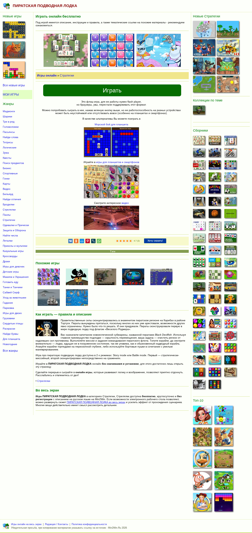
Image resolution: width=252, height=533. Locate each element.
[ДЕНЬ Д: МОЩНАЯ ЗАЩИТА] (223, 437)
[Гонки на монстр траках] (215, 153)
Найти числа (10, 235)
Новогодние (10, 344)
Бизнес (7, 168)
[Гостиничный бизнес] (230, 178)
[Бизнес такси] (230, 287)
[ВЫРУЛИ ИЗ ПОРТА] (162, 277)
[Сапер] (215, 226)
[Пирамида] (215, 251)
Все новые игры (14, 85)
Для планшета (11, 338)
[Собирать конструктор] (230, 312)
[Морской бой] (215, 360)
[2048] (215, 263)
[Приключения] (199, 385)
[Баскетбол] (215, 214)
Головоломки (11, 126)
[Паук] (215, 239)
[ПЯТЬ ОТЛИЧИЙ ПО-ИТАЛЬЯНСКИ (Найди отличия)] (14, 50)
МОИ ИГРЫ (11, 94)
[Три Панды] (230, 226)
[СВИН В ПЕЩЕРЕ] (202, 481)
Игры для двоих (12, 313)
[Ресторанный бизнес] (199, 190)
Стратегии (67, 75)
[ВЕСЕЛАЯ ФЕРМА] (223, 481)
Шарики (7, 116)
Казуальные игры (13, 250)
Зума (6, 152)
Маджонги (9, 111)
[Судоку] (199, 226)
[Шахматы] (215, 275)
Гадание (8, 302)
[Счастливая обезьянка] (230, 299)
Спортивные (10, 173)
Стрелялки (43, 380)
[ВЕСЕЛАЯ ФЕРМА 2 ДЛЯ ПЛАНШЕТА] (223, 459)
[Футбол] (230, 190)
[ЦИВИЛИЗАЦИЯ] (228, 48)
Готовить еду (10, 282)
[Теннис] (230, 214)
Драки (6, 261)
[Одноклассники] (76, 241)
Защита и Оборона (14, 230)
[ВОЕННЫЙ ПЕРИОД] (106, 277)
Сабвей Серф (11, 292)
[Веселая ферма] (215, 178)
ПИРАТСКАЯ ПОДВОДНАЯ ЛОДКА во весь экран (96, 402)
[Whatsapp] (99, 241)
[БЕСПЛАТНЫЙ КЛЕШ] (228, 66)
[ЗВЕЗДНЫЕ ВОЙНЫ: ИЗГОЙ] (228, 85)
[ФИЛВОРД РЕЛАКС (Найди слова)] (14, 30)
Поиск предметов (13, 163)
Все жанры (10, 350)
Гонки (6, 178)
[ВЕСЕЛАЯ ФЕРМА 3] (202, 503)
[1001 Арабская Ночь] (215, 324)
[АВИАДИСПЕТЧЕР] (204, 85)
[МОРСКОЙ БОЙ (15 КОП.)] (134, 277)
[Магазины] (215, 287)
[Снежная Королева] (199, 336)
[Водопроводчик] (230, 336)
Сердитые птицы (13, 323)
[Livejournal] (93, 241)
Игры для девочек (13, 266)
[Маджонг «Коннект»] (215, 141)
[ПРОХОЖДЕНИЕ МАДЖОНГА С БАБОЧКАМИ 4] (50, 277)
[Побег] (230, 373)
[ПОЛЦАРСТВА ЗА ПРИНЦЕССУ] (202, 437)
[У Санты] (230, 324)
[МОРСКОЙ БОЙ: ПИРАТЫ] (78, 277)
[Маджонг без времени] (199, 165)
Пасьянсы (9, 131)
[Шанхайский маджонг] (199, 141)
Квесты (7, 157)
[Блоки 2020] (230, 348)
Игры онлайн (47, 75)
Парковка (8, 307)
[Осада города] (199, 111)
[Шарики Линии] (230, 165)
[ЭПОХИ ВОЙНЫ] (228, 30)
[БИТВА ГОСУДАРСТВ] (204, 30)
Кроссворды (10, 256)
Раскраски (9, 328)
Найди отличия (12, 199)
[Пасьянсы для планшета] (199, 263)
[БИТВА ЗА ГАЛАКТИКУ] (204, 66)
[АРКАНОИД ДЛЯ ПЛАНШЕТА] (223, 503)
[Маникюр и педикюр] (215, 348)
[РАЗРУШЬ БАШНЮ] (223, 416)
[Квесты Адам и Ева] (199, 312)
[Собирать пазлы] (215, 312)
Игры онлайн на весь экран (26, 524)
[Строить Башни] (215, 336)
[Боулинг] (199, 202)
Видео (6, 188)
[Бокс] (215, 202)
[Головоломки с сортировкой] (215, 385)
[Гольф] (230, 202)
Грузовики (9, 318)
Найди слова (10, 137)
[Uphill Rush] (230, 263)
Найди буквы (10, 333)
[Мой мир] (82, 241)
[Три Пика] (230, 251)
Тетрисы (8, 142)
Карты (6, 183)
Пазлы (7, 214)
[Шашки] (215, 299)
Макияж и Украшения (16, 276)
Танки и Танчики (13, 287)
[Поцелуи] (199, 360)
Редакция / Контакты (56, 524)
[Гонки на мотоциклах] (199, 153)
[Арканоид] (215, 190)
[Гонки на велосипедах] (230, 153)
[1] (117, 241)
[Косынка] (230, 239)
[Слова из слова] (199, 373)
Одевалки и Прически (16, 225)
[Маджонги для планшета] (230, 141)
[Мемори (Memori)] (199, 299)
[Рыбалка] (199, 214)
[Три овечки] (199, 239)
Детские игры (11, 271)
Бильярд (8, 194)
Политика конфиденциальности (89, 524)
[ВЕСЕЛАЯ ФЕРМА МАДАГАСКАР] (202, 459)
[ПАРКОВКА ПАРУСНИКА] (78, 298)
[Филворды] (199, 348)
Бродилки (8, 204)
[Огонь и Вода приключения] (230, 360)
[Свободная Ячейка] (199, 251)
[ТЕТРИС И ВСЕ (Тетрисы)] (14, 70)
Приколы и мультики (15, 245)
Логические (9, 147)
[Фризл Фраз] (230, 275)
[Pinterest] (87, 241)
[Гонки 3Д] (199, 178)
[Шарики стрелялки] (215, 165)
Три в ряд (8, 121)
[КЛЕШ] (204, 48)
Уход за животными (14, 297)
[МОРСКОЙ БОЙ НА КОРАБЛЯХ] (50, 298)
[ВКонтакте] (70, 241)
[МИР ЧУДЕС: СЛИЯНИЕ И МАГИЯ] (202, 416)
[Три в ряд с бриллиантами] (215, 373)
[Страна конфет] (199, 324)
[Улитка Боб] (199, 275)
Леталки (8, 240)
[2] (119, 241)
